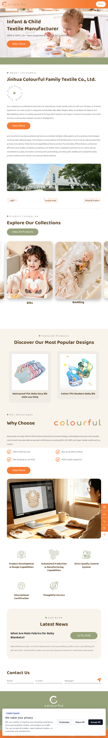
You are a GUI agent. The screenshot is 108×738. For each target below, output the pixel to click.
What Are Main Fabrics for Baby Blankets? (32, 636)
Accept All (95, 722)
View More (18, 44)
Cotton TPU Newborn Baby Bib (78, 394)
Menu (101, 4)
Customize (64, 722)
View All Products (22, 232)
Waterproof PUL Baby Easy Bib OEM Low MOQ (30, 395)
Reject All (80, 722)
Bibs (30, 303)
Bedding (78, 302)
